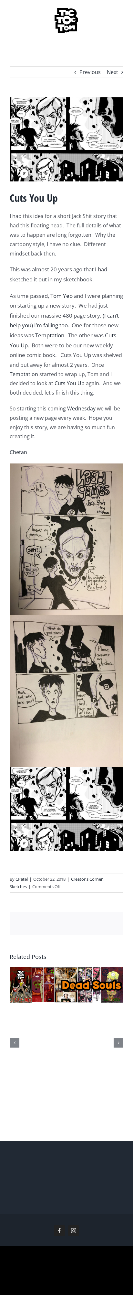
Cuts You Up (70, 383)
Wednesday (81, 408)
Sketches (18, 886)
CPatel (21, 879)
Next (112, 72)
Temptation (49, 335)
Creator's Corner (87, 879)
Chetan (18, 452)
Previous (90, 72)
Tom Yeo (61, 295)
